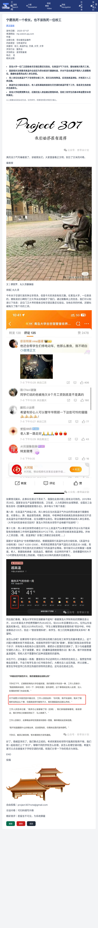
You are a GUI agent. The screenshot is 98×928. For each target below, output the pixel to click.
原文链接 (10, 25)
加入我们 (93, 6)
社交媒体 (81, 6)
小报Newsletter (32, 5)
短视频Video (49, 5)
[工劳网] (6, 6)
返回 (31, 824)
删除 (21, 824)
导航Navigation (66, 5)
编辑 (10, 824)
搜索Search (15, 5)
